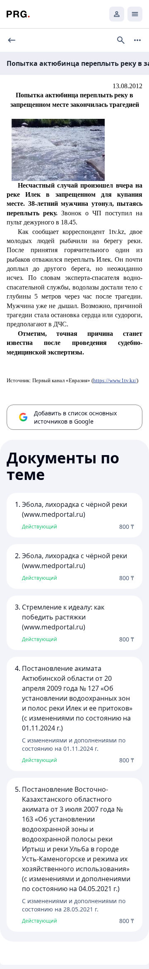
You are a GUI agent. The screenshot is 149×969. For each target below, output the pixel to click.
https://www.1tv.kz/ (115, 380)
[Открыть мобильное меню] (134, 14)
